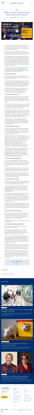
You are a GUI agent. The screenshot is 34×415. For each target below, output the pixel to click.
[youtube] (6, 409)
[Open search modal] (30, 3)
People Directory (15, 401)
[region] (17, 31)
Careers (25, 393)
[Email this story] (21, 262)
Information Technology (28, 398)
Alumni (25, 388)
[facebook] (1, 409)
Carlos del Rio (13, 60)
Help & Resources (16, 399)
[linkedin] (1, 411)
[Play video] (17, 31)
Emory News (17, 3)
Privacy (19, 409)
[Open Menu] (32, 3)
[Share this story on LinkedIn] (17, 262)
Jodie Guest (21, 57)
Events (14, 394)
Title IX (21, 409)
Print (18, 263)
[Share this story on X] (15, 262)
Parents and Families (27, 400)
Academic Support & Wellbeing (16, 389)
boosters (13, 242)
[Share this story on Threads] (19, 262)
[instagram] (5, 409)
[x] (3, 409)
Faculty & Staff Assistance (17, 396)
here (21, 71)
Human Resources (27, 395)
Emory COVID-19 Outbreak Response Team (19, 68)
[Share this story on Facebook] (13, 262)
